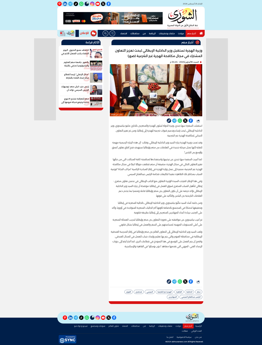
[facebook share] (191, 120)
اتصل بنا (170, 337)
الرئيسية (198, 326)
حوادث (181, 33)
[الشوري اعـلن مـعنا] (88, 33)
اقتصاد (123, 33)
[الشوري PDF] (66, 33)
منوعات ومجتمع (98, 326)
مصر (198, 292)
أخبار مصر (191, 33)
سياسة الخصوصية (184, 337)
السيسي (150, 292)
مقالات (185, 331)
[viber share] (174, 120)
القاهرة (179, 292)
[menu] (112, 33)
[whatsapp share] (180, 120)
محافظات (134, 33)
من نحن (198, 337)
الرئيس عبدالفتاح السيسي (190, 297)
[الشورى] (183, 18)
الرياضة (152, 33)
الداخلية (189, 292)
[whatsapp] (169, 120)
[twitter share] (185, 120)
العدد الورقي (196, 331)
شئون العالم (113, 326)
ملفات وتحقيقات (167, 33)
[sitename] (192, 317)
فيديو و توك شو (80, 326)
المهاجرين (173, 297)
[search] (105, 33)
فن (144, 33)
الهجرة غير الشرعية (164, 292)
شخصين (139, 292)
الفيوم (128, 292)
